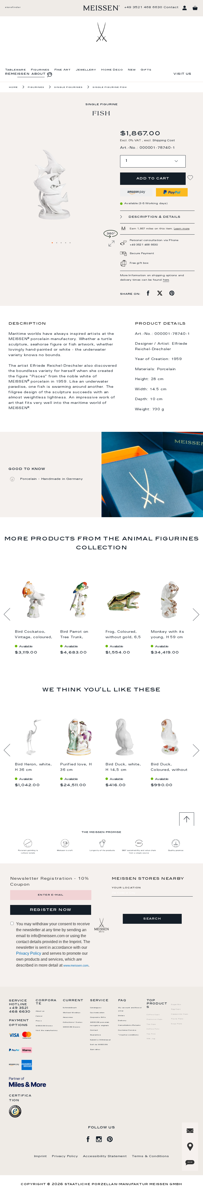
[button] (52, 243)
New (132, 70)
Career (39, 1016)
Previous (7, 614)
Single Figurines (68, 87)
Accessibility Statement (105, 1156)
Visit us (182, 74)
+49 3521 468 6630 (143, 7)
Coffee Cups (153, 1015)
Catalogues (96, 1008)
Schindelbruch (70, 1008)
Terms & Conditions (150, 1156)
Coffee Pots (153, 1029)
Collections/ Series (73, 1022)
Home (13, 87)
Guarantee (95, 1035)
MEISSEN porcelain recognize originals (99, 1024)
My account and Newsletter (130, 1009)
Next (196, 614)
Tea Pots (151, 1034)
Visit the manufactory (47, 1030)
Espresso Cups (155, 1019)
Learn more (181, 229)
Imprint (40, 1156)
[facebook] (90, 1138)
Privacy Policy (28, 953)
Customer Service (127, 1030)
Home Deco (112, 70)
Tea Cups (151, 1024)
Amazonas (68, 1017)
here (166, 280)
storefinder (13, 7)
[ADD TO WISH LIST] (191, 178)
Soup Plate (176, 1024)
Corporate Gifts (98, 1017)
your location (126, 888)
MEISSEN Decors (71, 1027)
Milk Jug (151, 1039)
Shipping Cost (163, 140)
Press (39, 1021)
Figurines (40, 70)
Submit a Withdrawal (100, 1040)
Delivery (122, 1021)
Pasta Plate (177, 1019)
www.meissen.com (75, 965)
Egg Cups (176, 1009)
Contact (171, 7)
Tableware (15, 70)
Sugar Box (176, 1004)
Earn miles (95, 1049)
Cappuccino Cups (179, 1014)
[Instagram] (101, 1138)
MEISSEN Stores (44, 1026)
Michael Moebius (72, 1013)
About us (40, 1011)
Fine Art (62, 70)
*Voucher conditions (128, 1035)
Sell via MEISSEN (99, 1045)
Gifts (146, 70)
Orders (121, 1016)
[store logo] (101, 8)
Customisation (97, 1013)
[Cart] (195, 8)
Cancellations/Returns (129, 1025)
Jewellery (86, 70)
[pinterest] (112, 1138)
